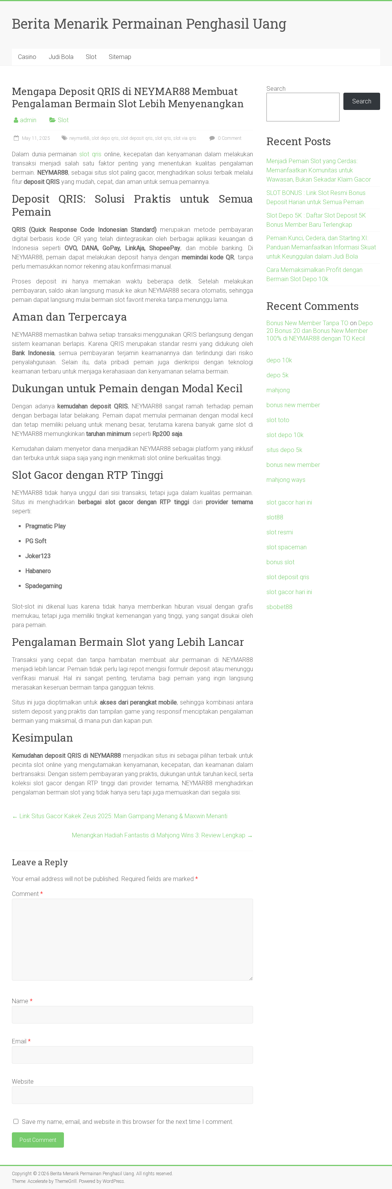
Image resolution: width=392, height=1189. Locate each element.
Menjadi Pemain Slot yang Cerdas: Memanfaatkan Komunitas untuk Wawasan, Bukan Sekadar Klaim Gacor (318, 170)
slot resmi (279, 532)
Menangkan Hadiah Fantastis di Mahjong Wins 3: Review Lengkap (162, 835)
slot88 (274, 517)
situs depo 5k (284, 450)
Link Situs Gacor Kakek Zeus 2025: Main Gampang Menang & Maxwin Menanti (119, 816)
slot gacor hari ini (289, 502)
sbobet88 (279, 607)
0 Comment (229, 138)
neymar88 (79, 138)
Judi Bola (61, 57)
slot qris (163, 138)
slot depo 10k (285, 435)
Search (276, 88)
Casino (27, 57)
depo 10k (279, 360)
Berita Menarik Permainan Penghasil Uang (149, 23)
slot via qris (184, 138)
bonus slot (280, 562)
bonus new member (293, 405)
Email (21, 1041)
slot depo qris (105, 138)
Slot (91, 57)
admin (28, 120)
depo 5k (277, 375)
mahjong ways (285, 479)
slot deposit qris (137, 138)
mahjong (278, 390)
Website (23, 1081)
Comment (27, 893)
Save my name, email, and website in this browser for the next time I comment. (128, 1121)
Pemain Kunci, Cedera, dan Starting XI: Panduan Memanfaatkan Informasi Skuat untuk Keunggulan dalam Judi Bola (321, 247)
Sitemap (120, 57)
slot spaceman (286, 547)
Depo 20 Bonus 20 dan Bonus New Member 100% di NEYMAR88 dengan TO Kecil (319, 330)
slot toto (277, 420)
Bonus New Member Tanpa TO (307, 323)
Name (22, 1001)
